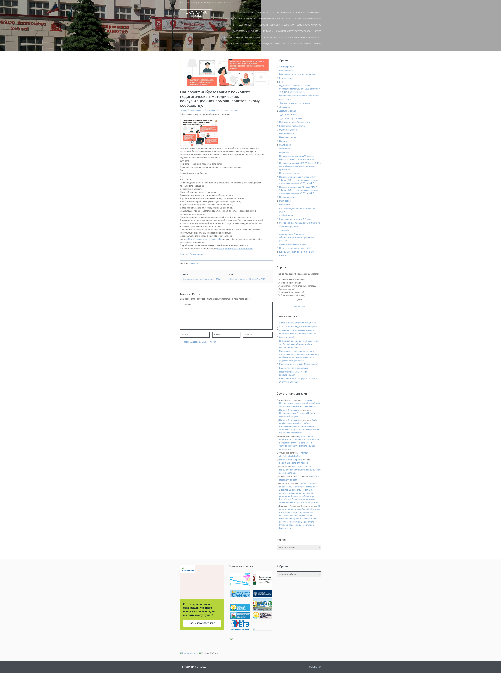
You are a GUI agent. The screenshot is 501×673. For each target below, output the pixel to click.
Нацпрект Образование (191, 254)
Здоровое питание (288, 114)
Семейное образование (309, 25)
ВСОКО (318, 31)
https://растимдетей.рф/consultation (205, 239)
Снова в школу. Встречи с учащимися (297, 322)
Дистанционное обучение (307, 18)
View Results (299, 306)
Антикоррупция (286, 66)
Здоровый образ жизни (290, 118)
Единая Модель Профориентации (303, 37)
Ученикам (284, 230)
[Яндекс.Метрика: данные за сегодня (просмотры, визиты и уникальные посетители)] (189, 653)
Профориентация (287, 197)
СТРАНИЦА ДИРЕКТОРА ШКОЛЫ (236, 18)
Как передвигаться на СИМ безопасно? (298, 364)
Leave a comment (230, 110)
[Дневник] (240, 596)
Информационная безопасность (294, 122)
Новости (263, 25)
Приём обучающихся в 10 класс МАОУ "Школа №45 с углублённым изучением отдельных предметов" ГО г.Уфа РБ (298, 190)
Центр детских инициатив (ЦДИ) (295, 248)
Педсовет (284, 152)
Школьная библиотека (282, 25)
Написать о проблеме (202, 623)
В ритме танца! (286, 78)
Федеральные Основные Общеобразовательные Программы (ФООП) (297, 237)
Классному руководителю (292, 126)
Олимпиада (284, 148)
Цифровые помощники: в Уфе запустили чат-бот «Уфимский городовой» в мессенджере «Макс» (299, 344)
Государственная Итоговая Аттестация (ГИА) (295, 12)
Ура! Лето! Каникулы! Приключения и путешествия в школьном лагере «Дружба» (300, 469)
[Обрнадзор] (262, 618)
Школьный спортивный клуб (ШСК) (296, 252)
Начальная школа (287, 137)
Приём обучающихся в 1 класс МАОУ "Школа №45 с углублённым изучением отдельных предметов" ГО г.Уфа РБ (298, 180)
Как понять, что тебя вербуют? (294, 368)
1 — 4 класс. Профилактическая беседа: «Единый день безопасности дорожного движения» (299, 403)
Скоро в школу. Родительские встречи (298, 326)
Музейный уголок (288, 130)
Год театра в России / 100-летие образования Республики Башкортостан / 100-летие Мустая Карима (299, 88)
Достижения (285, 107)
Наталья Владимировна (190, 110)
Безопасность (246, 25)
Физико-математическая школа (271, 18)
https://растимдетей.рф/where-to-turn (235, 248)
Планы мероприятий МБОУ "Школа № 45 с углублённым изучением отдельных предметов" (300, 166)
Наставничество (287, 133)
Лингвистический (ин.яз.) (293, 295)
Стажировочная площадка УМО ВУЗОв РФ (300, 223)
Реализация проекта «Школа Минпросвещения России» (253, 37)
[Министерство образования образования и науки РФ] (262, 596)
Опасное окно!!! (287, 337)
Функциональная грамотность (294, 244)
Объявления (285, 145)
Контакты (263, 12)
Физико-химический (291, 283)
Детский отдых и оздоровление (294, 103)
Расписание (285, 201)
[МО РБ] (240, 610)
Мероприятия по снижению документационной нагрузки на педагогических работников (273, 44)
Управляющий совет (289, 226)
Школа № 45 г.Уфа (196, 14)
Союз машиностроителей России (294, 31)
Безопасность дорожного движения (297, 74)
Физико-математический (293, 279)
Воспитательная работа (245, 31)
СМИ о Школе (286, 215)
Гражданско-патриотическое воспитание (299, 95)
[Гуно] (240, 618)
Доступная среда (287, 111)
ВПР (281, 82)
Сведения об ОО (245, 12)
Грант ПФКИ (285, 99)
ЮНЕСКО (267, 31)
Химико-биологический (292, 292)
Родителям (284, 204)
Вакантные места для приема (293, 463)
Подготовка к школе (289, 173)
